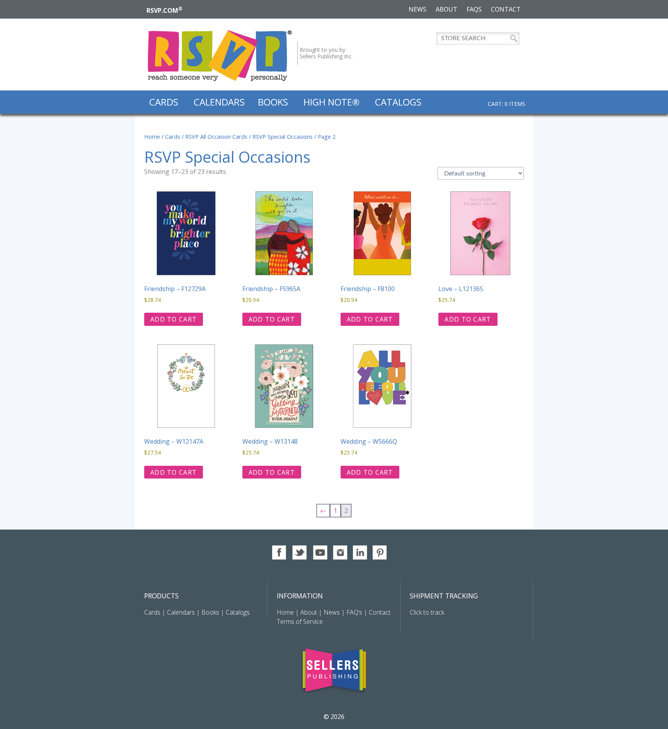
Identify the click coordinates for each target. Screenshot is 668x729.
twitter (299, 552)
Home (152, 136)
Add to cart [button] (173, 319)
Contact (506, 9)
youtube (319, 552)
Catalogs (398, 101)
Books (273, 101)
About (446, 9)
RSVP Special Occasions (282, 136)
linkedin (360, 552)
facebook (279, 552)
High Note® (331, 101)
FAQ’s (354, 612)
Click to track (427, 612)
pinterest (380, 552)
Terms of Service (300, 621)
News (417, 9)
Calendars (219, 101)
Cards (163, 101)
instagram (340, 552)
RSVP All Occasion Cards (216, 136)
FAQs (474, 9)
